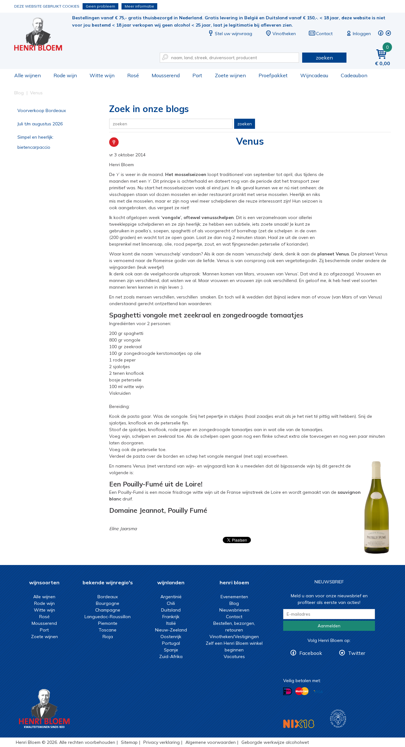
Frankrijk (170, 616)
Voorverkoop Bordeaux (41, 110)
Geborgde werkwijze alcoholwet (275, 742)
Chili (171, 603)
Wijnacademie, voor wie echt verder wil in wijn (338, 718)
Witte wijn (102, 75)
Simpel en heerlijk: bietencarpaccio (35, 142)
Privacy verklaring (161, 742)
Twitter (356, 653)
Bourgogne (107, 603)
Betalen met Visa (318, 692)
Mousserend (166, 75)
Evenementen (234, 596)
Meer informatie (139, 6)
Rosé (133, 75)
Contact (324, 33)
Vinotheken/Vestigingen (234, 636)
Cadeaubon (354, 75)
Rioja (108, 636)
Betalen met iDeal (287, 691)
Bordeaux (107, 596)
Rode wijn (65, 75)
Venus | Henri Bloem (42, 35)
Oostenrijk (170, 636)
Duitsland (171, 610)
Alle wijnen (27, 75)
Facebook (310, 653)
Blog (234, 603)
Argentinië (171, 596)
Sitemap (129, 742)
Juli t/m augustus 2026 (40, 124)
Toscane (107, 630)
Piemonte (107, 623)
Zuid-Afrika (171, 656)
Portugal (171, 643)
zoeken (324, 57)
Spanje (171, 650)
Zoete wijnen (230, 75)
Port (197, 75)
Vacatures (234, 656)
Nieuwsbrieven (234, 610)
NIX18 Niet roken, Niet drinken (298, 723)
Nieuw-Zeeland (171, 630)
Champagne (107, 610)
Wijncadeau (314, 75)
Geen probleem (100, 6)
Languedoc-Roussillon (107, 616)
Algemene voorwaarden (210, 742)
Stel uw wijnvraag (233, 33)
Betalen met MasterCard (301, 691)
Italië (171, 623)
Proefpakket (273, 75)
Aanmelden (329, 625)
